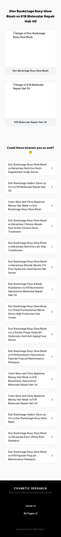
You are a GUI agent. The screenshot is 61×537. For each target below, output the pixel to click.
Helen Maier (39, 529)
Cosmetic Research (30, 488)
